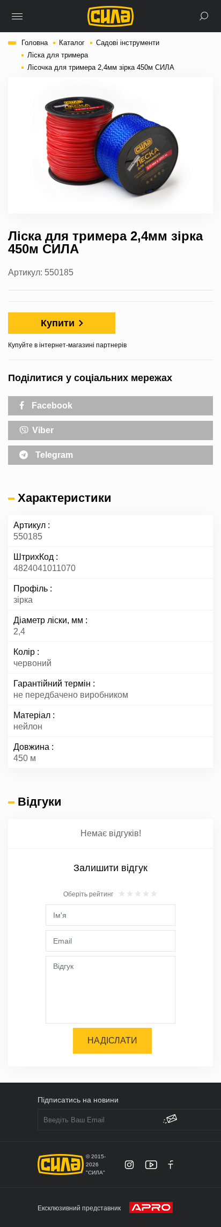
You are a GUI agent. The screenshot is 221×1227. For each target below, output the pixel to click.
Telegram (53, 454)
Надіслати (112, 1040)
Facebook (51, 405)
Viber (42, 430)
